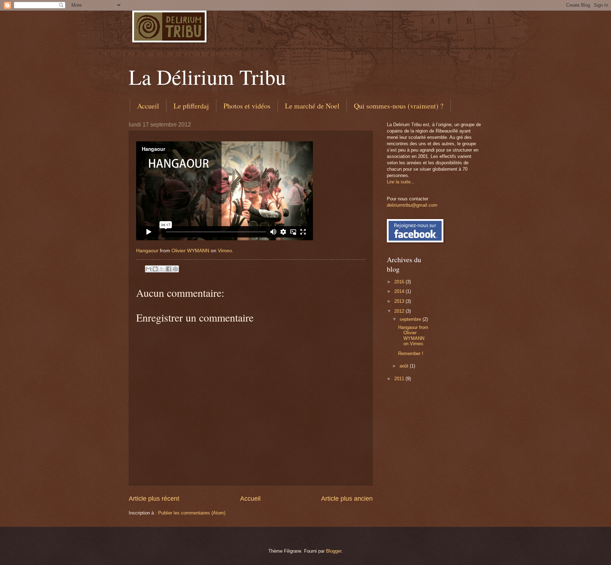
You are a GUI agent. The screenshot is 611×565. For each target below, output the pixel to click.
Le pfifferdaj (191, 106)
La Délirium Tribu (207, 77)
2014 (400, 291)
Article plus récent (154, 498)
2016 (400, 281)
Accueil (148, 106)
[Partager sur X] (161, 268)
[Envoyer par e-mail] (148, 268)
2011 (400, 378)
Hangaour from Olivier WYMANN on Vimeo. (413, 335)
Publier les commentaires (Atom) (191, 513)
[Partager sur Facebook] (168, 268)
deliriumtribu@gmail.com (412, 205)
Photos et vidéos (246, 106)
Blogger (333, 551)
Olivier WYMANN (190, 250)
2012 (400, 311)
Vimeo (225, 250)
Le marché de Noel (312, 106)
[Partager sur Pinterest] (175, 268)
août (405, 366)
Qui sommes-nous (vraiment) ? (398, 106)
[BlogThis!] (155, 268)
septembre (411, 319)
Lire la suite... (401, 181)
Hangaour (147, 250)
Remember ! (410, 353)
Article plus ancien (347, 498)
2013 (400, 301)
